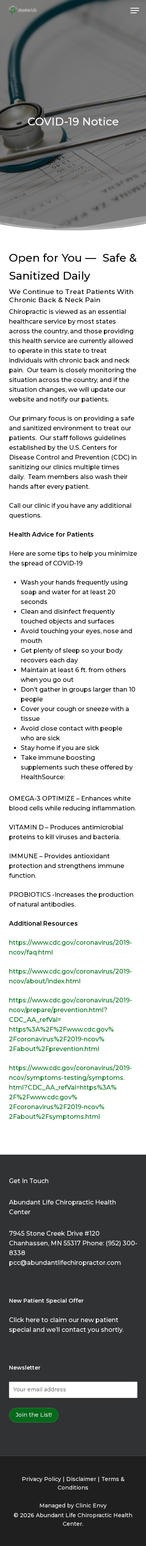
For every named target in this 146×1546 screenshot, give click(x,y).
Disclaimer (81, 1479)
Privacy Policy (41, 1479)
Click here (24, 1320)
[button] (134, 10)
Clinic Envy (91, 1505)
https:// (20, 971)
